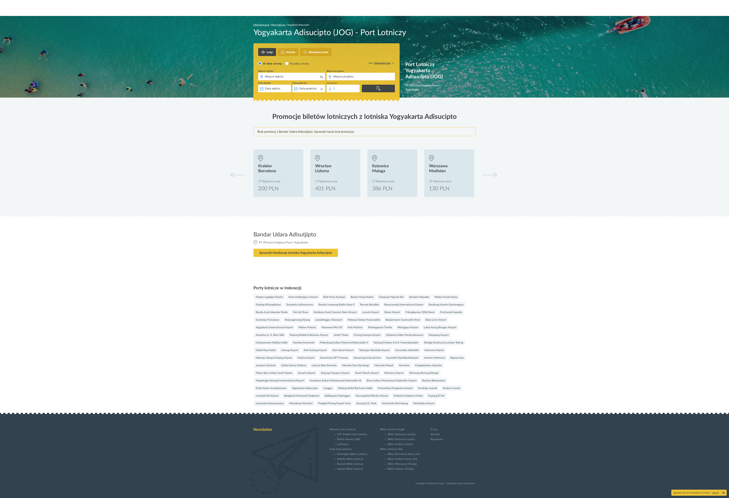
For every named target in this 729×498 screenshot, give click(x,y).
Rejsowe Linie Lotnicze (342, 429)
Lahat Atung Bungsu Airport (440, 327)
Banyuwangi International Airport (403, 304)
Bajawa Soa (457, 358)
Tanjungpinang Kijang (297, 320)
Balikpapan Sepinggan (337, 396)
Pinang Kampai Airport (367, 335)
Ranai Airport (392, 312)
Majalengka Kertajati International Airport (280, 380)
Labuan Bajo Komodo (324, 365)
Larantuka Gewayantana (270, 403)
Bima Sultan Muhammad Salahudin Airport (392, 380)
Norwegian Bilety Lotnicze (352, 454)
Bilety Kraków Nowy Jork (402, 459)
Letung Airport (289, 350)
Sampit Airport (306, 373)
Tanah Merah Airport (367, 373)
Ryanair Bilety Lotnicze (350, 464)
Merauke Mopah (384, 365)
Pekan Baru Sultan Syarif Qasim (274, 373)
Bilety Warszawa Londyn (402, 434)
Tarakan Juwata (451, 388)
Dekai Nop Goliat (266, 350)
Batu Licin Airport (436, 320)
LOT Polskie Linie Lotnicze (352, 434)
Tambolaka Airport (424, 403)
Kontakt (435, 434)
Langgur (328, 388)
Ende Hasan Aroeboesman (271, 388)
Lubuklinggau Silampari (328, 320)
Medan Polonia (307, 327)
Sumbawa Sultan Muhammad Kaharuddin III (335, 380)
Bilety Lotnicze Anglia (392, 429)
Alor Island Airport (343, 350)
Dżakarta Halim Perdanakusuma (404, 335)
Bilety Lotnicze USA (391, 449)
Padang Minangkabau (268, 304)
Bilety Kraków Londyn (400, 444)
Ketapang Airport (439, 335)
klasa (371, 63)
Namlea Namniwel (303, 342)
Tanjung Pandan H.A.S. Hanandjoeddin (396, 342)
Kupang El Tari (436, 396)
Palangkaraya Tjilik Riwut (420, 312)
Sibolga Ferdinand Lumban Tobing (443, 342)
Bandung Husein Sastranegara (446, 304)
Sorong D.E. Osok (366, 403)
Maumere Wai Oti (331, 327)
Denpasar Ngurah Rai (391, 297)
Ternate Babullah (369, 304)
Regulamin (437, 439)
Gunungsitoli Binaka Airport (372, 396)
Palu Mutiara (355, 327)
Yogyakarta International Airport (274, 327)
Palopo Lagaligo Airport (269, 297)
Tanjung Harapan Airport (335, 373)
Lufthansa (343, 444)
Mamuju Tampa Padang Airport (274, 358)
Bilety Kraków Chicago (401, 469)
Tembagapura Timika (380, 327)
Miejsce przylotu (335, 71)
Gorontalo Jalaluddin (407, 350)
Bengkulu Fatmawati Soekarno (301, 396)
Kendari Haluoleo (419, 297)
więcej (715, 493)
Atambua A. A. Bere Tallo (270, 335)
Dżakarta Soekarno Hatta (408, 396)
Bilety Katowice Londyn (401, 439)
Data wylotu (264, 83)
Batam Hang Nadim (362, 297)
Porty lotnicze (278, 25)
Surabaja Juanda (427, 388)
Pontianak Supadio (451, 312)
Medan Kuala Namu (446, 297)
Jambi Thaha (341, 335)
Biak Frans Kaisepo (334, 297)
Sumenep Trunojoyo (267, 320)
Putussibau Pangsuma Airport (395, 388)
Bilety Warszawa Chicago (402, 464)
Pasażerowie (332, 83)
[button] (489, 175)
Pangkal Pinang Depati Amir (334, 403)
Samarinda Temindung (395, 403)
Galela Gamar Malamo (293, 365)
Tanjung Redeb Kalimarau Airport (309, 335)
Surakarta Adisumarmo (299, 304)
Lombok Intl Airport (267, 396)
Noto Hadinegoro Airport (303, 297)
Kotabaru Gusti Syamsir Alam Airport (335, 312)
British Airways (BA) (348, 439)
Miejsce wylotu (266, 71)
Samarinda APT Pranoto (334, 358)
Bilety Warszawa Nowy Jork (404, 454)
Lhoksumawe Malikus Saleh (272, 342)
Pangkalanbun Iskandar (428, 365)
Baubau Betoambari (433, 380)
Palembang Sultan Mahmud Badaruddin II (344, 342)
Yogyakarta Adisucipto (305, 388)
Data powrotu (299, 83)
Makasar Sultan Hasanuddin (364, 320)
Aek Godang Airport (315, 350)
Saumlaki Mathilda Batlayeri (402, 358)
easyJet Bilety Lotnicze (350, 469)
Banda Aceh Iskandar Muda (272, 312)
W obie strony (272, 63)
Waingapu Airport (407, 327)
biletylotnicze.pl (261, 25)
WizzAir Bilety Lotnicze (350, 459)
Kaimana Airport (434, 350)
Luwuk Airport (370, 312)
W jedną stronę (299, 63)
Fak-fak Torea (300, 312)
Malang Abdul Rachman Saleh (355, 388)
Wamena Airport (394, 373)
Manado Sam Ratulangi (355, 365)
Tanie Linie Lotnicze (340, 449)
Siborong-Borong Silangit (424, 373)
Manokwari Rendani (301, 403)
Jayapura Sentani (266, 365)
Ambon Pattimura (434, 358)
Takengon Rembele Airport (374, 350)
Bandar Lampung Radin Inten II (336, 304)
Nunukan (404, 365)
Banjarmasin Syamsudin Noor (403, 320)
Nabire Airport (306, 358)
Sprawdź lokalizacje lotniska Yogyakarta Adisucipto (295, 252)
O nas (434, 429)
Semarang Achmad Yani (367, 358)
